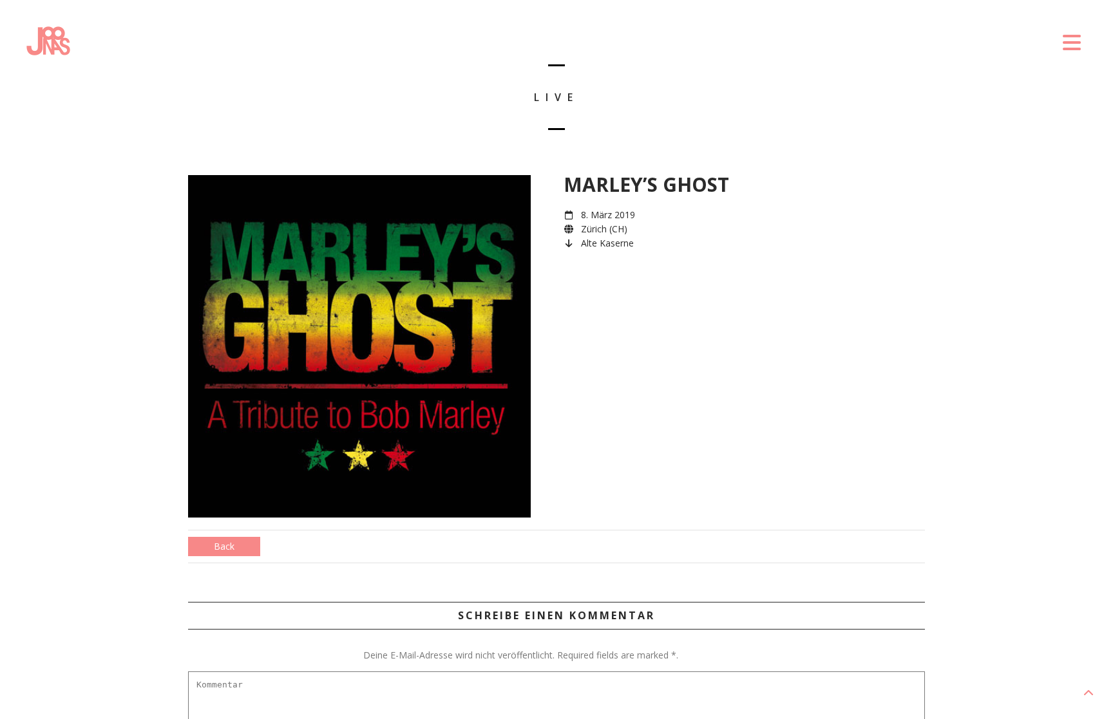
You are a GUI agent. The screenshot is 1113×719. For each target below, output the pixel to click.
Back (224, 546)
